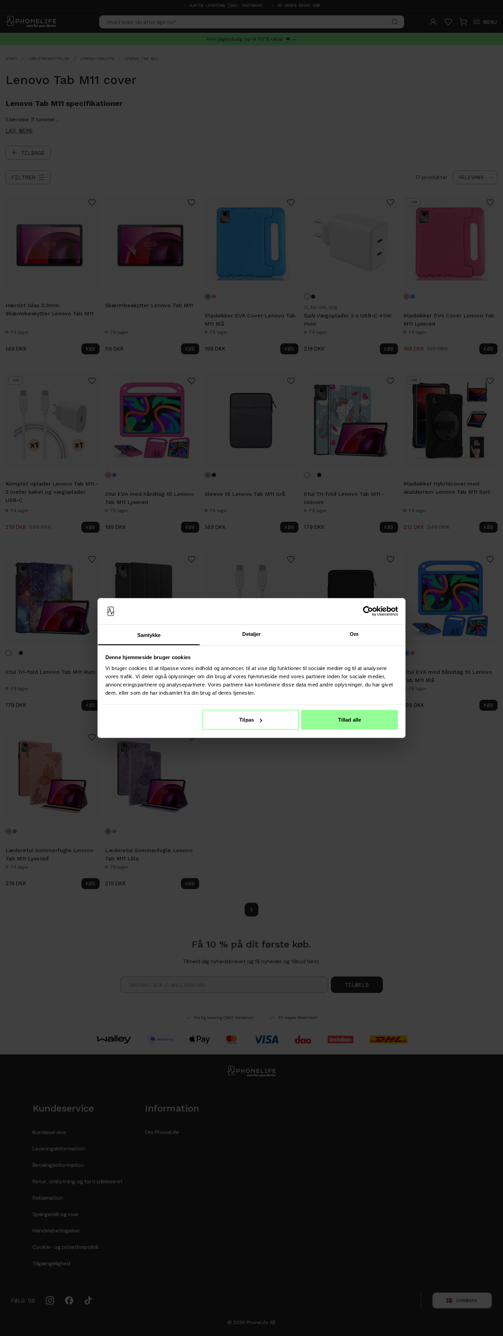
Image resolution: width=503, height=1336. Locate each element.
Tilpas (246, 720)
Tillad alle (349, 720)
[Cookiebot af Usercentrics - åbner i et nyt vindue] (368, 611)
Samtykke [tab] (149, 635)
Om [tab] (354, 634)
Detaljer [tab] (251, 634)
